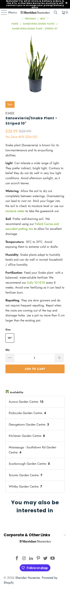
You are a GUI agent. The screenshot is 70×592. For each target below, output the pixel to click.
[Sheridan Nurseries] (35, 12)
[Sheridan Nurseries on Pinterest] (38, 558)
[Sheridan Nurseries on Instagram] (24, 558)
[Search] (55, 12)
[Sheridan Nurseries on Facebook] (17, 558)
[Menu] (2, 12)
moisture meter (14, 211)
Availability (16, 392)
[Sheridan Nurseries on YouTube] (53, 558)
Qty (7, 350)
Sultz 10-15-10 (36, 282)
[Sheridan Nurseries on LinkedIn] (31, 558)
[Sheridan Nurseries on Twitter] (45, 558)
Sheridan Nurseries (27, 577)
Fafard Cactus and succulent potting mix (32, 226)
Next (43, 18)
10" (10, 338)
